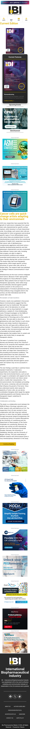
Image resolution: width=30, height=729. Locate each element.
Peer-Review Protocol (15, 710)
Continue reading (8, 100)
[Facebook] (10, 696)
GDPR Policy (20, 718)
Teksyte (22, 727)
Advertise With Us (10, 714)
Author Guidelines (19, 706)
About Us (7, 706)
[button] (8, 444)
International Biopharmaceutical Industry (15, 672)
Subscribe (22, 714)
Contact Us (9, 718)
